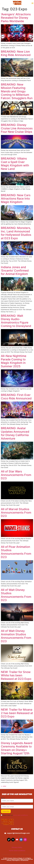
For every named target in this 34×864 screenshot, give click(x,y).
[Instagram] (25, 839)
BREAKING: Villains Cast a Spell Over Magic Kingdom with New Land (15, 163)
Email (3, 804)
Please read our (15, 815)
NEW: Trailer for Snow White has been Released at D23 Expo (16, 675)
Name (3, 798)
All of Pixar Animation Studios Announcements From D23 (16, 552)
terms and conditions (20, 815)
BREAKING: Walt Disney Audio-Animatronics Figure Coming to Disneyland (16, 321)
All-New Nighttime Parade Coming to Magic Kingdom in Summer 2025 (13, 361)
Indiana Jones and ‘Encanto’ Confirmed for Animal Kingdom (15, 270)
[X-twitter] (13, 839)
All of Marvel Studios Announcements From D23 (16, 512)
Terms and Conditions (17, 851)
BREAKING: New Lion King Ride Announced (16, 53)
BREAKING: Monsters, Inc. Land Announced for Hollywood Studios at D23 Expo (16, 233)
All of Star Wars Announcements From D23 (16, 475)
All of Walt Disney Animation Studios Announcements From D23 (16, 636)
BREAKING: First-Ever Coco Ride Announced (16, 396)
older (3, 786)
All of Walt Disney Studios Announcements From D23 (16, 595)
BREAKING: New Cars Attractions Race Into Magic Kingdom (15, 198)
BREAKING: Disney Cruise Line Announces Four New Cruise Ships (17, 128)
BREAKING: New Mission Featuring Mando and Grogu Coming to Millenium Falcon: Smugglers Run (17, 91)
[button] (32, 3)
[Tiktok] (9, 839)
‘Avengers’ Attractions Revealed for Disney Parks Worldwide (16, 18)
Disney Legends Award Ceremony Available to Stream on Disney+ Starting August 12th (16, 748)
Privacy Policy (17, 847)
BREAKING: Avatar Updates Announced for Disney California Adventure (15, 433)
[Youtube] (17, 839)
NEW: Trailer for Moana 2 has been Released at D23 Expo (17, 713)
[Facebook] (21, 839)
